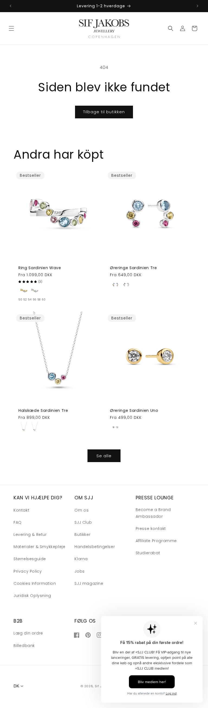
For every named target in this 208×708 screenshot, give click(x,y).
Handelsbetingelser (94, 546)
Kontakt (21, 510)
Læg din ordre (28, 633)
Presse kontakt (151, 528)
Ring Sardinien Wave (39, 267)
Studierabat (148, 553)
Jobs (79, 571)
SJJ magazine (88, 583)
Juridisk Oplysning (32, 595)
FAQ (18, 522)
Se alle (104, 456)
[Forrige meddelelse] (11, 6)
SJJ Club (83, 522)
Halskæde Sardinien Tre (43, 410)
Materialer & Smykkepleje (39, 546)
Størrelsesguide (30, 559)
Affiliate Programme (156, 540)
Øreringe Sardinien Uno (134, 410)
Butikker (82, 534)
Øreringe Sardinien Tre (133, 267)
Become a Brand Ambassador (153, 513)
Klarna (81, 559)
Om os (81, 510)
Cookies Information (35, 583)
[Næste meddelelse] (197, 6)
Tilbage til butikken (104, 112)
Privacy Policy (28, 571)
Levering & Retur (30, 534)
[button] (11, 28)
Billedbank (24, 645)
